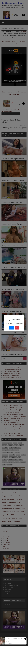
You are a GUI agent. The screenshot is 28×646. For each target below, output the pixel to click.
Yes (11, 327)
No (17, 327)
